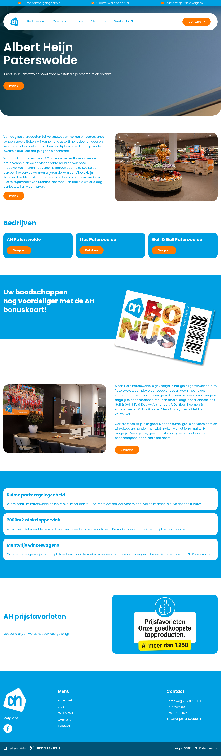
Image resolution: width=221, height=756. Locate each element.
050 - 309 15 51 (177, 713)
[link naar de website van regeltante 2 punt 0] (46, 749)
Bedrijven (34, 21)
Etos (61, 707)
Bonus (78, 21)
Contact (64, 726)
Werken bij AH (124, 21)
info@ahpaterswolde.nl (184, 719)
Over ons (59, 21)
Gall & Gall (66, 713)
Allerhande (98, 21)
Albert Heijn (66, 700)
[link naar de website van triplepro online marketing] (16, 749)
